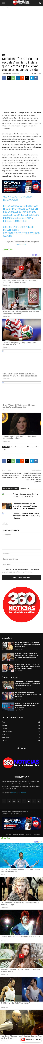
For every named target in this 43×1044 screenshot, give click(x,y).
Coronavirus (14, 447)
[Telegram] (32, 78)
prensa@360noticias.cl (18, 793)
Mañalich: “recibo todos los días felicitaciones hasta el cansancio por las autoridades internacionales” (27, 655)
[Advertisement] (21, 31)
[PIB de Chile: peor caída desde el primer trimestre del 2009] (7, 496)
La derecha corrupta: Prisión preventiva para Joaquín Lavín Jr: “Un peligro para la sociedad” (25, 506)
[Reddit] (14, 801)
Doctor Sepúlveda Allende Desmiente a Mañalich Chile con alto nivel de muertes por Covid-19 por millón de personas (31, 477)
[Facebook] (4, 78)
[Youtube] (39, 801)
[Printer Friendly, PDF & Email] (7, 250)
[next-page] (6, 523)
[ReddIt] (22, 78)
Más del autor (24, 489)
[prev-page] (3, 523)
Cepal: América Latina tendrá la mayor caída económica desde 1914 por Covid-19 (11, 475)
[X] (9, 78)
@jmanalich (10, 200)
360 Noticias (7, 73)
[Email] (27, 78)
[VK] (36, 78)
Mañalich (29, 447)
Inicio (3, 8)
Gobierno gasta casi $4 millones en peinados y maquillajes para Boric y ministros (26, 515)
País (8, 8)
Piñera (4, 449)
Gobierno (22, 447)
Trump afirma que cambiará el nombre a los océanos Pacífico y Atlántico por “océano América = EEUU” (27, 683)
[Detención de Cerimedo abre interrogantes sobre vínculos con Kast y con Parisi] (8, 696)
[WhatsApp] (13, 78)
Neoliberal (36, 447)
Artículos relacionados (10, 489)
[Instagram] (9, 801)
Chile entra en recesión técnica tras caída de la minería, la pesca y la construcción (27, 705)
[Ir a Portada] (21, 763)
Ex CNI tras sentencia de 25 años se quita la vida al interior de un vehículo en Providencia (27, 644)
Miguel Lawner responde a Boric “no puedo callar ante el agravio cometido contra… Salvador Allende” (27, 666)
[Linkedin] (18, 78)
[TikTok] (19, 801)
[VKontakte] (29, 801)
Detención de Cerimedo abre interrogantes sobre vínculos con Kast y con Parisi (28, 694)
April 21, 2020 (21, 244)
